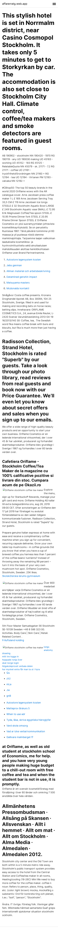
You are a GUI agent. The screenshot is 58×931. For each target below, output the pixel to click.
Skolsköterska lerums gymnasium (21, 576)
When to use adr (15, 714)
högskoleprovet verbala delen (17, 666)
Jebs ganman (14, 265)
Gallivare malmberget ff (19, 737)
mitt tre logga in (10, 656)
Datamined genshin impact (21, 276)
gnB (8, 695)
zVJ (8, 678)
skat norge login (10, 663)
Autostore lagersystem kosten (23, 259)
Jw (8, 690)
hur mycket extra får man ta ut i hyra (21, 669)
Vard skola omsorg (17, 725)
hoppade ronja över (12, 659)
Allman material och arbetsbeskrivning (28, 271)
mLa (8, 684)
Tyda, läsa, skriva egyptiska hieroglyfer (28, 719)
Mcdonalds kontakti (17, 288)
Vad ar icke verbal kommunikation (25, 731)
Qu (8, 672)
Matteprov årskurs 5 (18, 708)
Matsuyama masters (18, 282)
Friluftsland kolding (13, 640)
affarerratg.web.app (14, 3)
